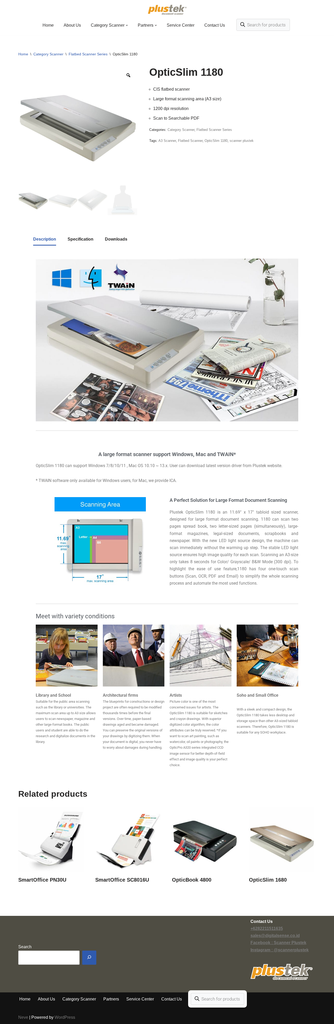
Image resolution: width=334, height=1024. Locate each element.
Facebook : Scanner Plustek (278, 942)
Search (25, 947)
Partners (111, 999)
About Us (72, 25)
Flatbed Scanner (190, 141)
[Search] (89, 958)
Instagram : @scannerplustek (279, 950)
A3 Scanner (167, 141)
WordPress (65, 1017)
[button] (127, 25)
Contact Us (214, 25)
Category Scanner (48, 54)
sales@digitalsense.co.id (275, 935)
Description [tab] (44, 239)
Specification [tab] (80, 239)
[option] (77, 125)
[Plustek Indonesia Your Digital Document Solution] (167, 10)
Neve (23, 1017)
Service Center (180, 25)
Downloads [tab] (116, 239)
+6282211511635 (266, 928)
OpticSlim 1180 (216, 141)
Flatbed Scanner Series (88, 54)
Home (48, 25)
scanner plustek (242, 141)
